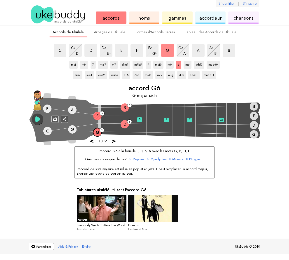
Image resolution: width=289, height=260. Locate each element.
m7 (115, 64)
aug (171, 74)
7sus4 (115, 74)
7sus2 (102, 74)
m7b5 (138, 64)
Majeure (136, 159)
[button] (37, 119)
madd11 (209, 74)
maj (74, 64)
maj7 (104, 64)
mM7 (149, 74)
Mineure (176, 159)
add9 (200, 64)
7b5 (137, 74)
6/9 (160, 74)
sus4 (90, 74)
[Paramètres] (55, 119)
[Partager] (64, 119)
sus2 (78, 74)
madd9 (213, 64)
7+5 (127, 74)
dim (182, 74)
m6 (188, 64)
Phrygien (193, 159)
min (85, 64)
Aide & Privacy (68, 246)
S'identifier (227, 3)
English (86, 246)
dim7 (126, 64)
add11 (194, 74)
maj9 (159, 64)
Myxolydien (157, 159)
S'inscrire (250, 3)
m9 (171, 64)
